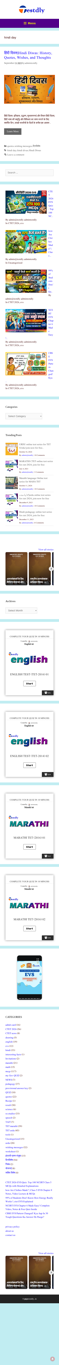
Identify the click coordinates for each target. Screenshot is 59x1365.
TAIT (8, 1122)
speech (8, 1117)
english (9, 1041)
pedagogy (10, 1084)
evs (7, 1046)
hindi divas (22, 150)
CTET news (11, 1033)
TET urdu (10, 1130)
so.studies (10, 1113)
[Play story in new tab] (29, 977)
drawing (9, 1037)
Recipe (8, 1101)
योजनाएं (8, 1168)
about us (9, 1231)
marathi (9, 1063)
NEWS (8, 1080)
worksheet (10, 1151)
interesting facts (13, 1054)
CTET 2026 (11, 1029)
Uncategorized (12, 1139)
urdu (7, 1143)
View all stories (46, 549)
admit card (10, 1025)
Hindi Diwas (35, 150)
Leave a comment (15, 154)
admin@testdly (27, 455)
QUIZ (8, 1092)
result (8, 1105)
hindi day (11, 150)
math (7, 1067)
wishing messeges (23, 146)
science (9, 1109)
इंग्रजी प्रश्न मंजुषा (13, 1156)
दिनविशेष (36, 146)
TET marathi (11, 1126)
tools (7, 1134)
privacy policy (12, 1226)
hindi (8, 1050)
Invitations (10, 1058)
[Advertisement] (29, 1334)
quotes (10, 146)
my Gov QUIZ (12, 1075)
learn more (13, 131)
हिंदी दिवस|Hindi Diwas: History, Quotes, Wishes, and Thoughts (28, 55)
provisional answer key (16, 1088)
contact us (10, 1235)
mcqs (8, 1071)
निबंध (7, 1164)
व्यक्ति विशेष (10, 1172)
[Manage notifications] (52, 1359)
